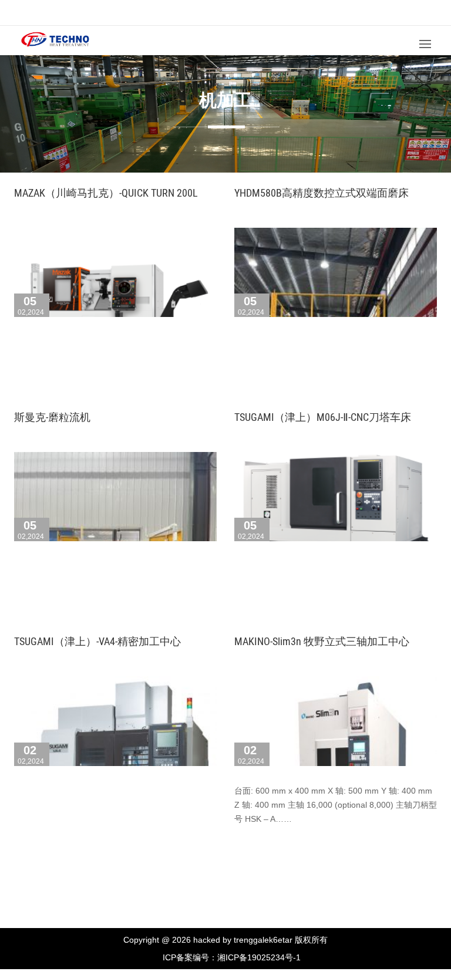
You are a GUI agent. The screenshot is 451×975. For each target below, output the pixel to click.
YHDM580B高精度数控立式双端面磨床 (321, 193)
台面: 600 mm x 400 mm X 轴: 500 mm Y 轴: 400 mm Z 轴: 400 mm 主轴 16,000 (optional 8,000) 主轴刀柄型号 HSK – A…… (335, 805)
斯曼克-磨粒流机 (52, 417)
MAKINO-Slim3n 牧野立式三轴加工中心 (321, 641)
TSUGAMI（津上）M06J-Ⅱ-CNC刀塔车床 (322, 417)
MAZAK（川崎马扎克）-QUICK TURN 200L (106, 193)
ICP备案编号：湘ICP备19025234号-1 (232, 957)
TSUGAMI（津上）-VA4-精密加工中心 (97, 641)
